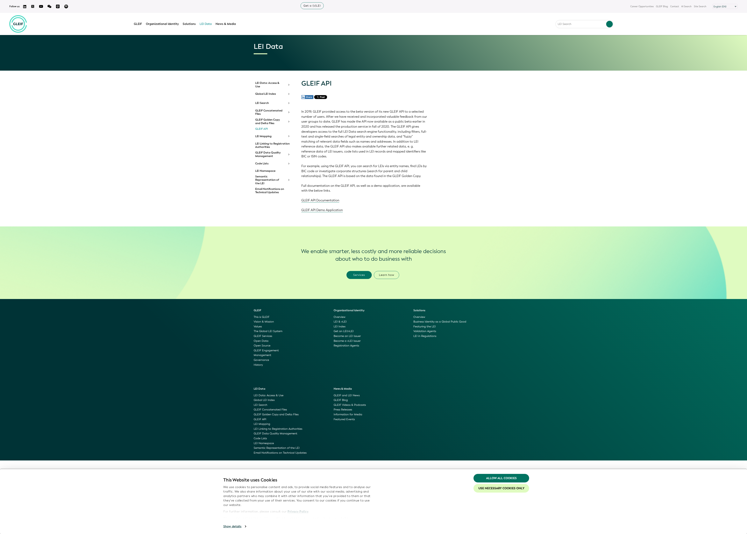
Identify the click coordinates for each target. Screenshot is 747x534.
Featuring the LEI (424, 326)
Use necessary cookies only (501, 488)
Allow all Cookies (501, 478)
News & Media (226, 24)
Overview (339, 317)
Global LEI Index (265, 94)
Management (262, 355)
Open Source (262, 345)
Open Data (261, 341)
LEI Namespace (265, 171)
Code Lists (261, 163)
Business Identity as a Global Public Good (439, 322)
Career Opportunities (642, 6)
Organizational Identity (162, 24)
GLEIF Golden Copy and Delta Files (267, 121)
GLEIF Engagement (266, 350)
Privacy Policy (298, 512)
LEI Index (339, 326)
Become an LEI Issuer (347, 336)
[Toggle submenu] (288, 84)
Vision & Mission (264, 322)
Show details (232, 526)
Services (359, 275)
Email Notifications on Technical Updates (269, 190)
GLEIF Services (263, 336)
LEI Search (262, 103)
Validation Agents (424, 331)
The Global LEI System (268, 331)
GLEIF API (261, 129)
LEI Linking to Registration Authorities (272, 145)
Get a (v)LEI (312, 6)
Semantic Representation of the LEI (267, 180)
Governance (261, 360)
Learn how (386, 275)
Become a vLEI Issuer (347, 341)
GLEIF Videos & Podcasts (350, 405)
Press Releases (343, 409)
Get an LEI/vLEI (344, 331)
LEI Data (206, 24)
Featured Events (344, 419)
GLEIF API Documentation (320, 200)
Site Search (700, 6)
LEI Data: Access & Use (267, 84)
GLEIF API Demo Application (322, 210)
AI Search (686, 6)
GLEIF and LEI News (347, 395)
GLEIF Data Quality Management (268, 154)
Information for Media (348, 414)
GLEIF (138, 24)
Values (258, 326)
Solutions (189, 24)
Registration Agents (346, 345)
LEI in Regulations (424, 336)
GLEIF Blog (662, 6)
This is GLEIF (261, 317)
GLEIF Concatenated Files (268, 112)
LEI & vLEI (340, 322)
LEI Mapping (263, 136)
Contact (674, 6)
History (258, 365)
